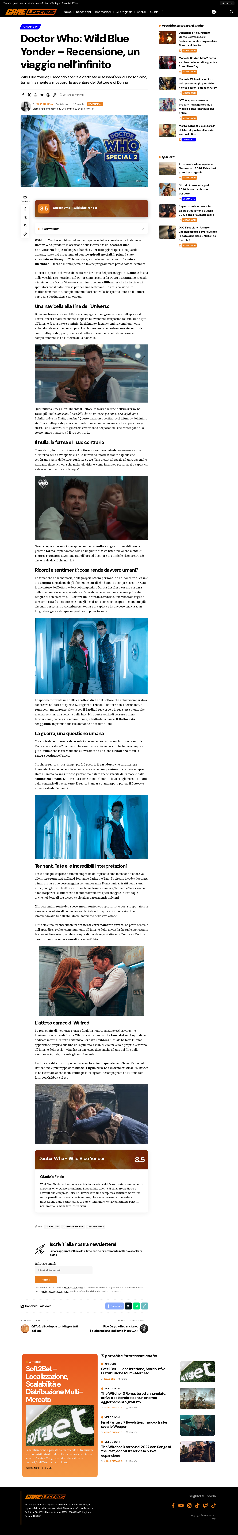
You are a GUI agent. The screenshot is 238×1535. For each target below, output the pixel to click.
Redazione (34, 1468)
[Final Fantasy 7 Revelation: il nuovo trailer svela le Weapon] (197, 1425)
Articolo (35, 1362)
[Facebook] (173, 1506)
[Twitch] (205, 1506)
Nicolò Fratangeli (113, 1407)
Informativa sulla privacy (55, 1291)
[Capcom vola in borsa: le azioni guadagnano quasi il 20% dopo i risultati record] (167, 210)
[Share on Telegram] (41, 95)
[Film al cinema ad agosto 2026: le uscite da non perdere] (167, 189)
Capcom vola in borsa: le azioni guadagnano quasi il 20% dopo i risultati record (196, 211)
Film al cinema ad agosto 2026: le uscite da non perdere (195, 189)
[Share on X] (29, 95)
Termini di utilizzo (73, 1287)
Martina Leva (44, 104)
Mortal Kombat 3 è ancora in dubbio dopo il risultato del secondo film (197, 130)
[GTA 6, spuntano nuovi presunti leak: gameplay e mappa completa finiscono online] (167, 104)
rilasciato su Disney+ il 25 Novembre (61, 259)
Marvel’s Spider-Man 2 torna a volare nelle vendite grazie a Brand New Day (198, 62)
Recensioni (95, 104)
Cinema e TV (30, 26)
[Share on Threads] (48, 95)
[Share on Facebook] (23, 95)
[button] (227, 3)
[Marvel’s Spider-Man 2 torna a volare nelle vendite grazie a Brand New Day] (167, 62)
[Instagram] (189, 1506)
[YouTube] (181, 1506)
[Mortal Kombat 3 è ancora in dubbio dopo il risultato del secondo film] (167, 130)
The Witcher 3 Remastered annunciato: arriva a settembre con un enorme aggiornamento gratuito (133, 1397)
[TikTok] (197, 1506)
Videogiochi (189, 50)
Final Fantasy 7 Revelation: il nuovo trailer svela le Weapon (134, 1424)
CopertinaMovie (73, 1226)
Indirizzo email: (45, 1264)
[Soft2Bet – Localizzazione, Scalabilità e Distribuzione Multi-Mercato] (60, 1425)
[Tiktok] (213, 1506)
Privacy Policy (50, 3)
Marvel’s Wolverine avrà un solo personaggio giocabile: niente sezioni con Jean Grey (198, 83)
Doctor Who (95, 1226)
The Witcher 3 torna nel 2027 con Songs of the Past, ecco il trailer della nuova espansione (136, 1451)
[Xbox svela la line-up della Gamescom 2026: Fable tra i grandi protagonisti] (167, 168)
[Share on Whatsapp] (35, 95)
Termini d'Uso (70, 3)
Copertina (52, 1226)
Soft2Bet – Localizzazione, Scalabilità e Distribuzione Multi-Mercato (54, 1384)
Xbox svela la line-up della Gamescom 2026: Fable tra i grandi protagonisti (197, 168)
